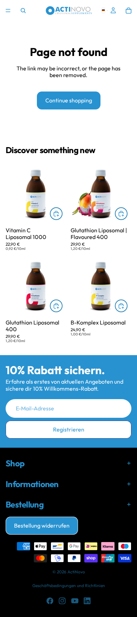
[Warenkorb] (128, 10)
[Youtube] (75, 601)
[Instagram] (62, 601)
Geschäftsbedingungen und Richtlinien (68, 585)
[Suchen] (23, 10)
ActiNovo (76, 571)
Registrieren (68, 429)
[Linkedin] (87, 601)
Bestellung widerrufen (42, 525)
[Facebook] (50, 601)
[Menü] (8, 10)
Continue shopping (68, 100)
